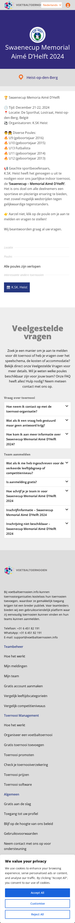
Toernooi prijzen (16, 775)
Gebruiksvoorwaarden (21, 833)
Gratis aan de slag (17, 804)
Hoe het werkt (14, 656)
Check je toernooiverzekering (26, 764)
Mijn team (11, 676)
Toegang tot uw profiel (21, 814)
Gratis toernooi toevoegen (24, 745)
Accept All (37, 893)
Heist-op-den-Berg (42, 77)
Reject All (37, 914)
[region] (37, 889)
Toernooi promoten (19, 755)
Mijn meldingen (15, 666)
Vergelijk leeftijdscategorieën (25, 696)
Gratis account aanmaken (23, 686)
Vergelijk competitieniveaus (24, 706)
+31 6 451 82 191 (28, 628)
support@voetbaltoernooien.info (36, 637)
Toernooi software (18, 784)
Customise (37, 903)
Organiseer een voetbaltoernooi (28, 735)
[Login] (67, 5)
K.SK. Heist (19, 287)
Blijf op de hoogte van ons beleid (28, 824)
